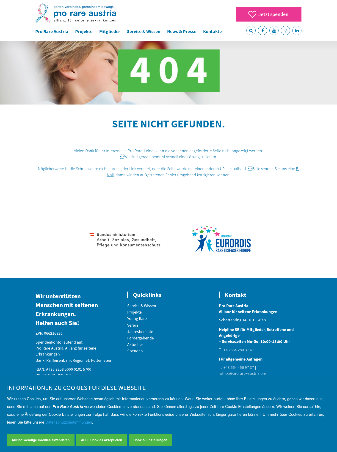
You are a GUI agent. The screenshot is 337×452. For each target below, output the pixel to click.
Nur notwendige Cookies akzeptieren (41, 440)
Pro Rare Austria (51, 31)
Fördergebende (140, 338)
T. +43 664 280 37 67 (236, 349)
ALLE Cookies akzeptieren (101, 440)
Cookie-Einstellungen (150, 440)
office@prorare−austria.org (243, 373)
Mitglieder (109, 31)
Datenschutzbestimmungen (68, 422)
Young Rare (137, 318)
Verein (132, 325)
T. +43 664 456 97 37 (236, 367)
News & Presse (181, 31)
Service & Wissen (143, 31)
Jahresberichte (140, 331)
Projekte (83, 31)
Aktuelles (135, 344)
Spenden (135, 350)
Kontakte (212, 31)
